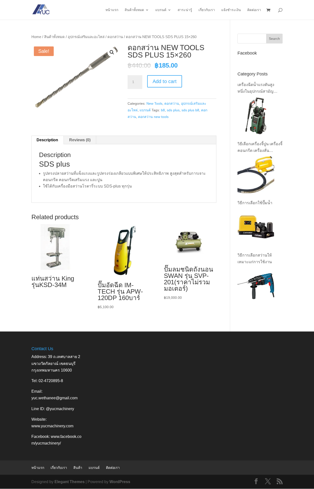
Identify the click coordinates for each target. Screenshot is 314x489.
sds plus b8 (190, 110)
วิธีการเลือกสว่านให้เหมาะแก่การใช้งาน (254, 258)
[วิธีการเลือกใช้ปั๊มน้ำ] (255, 227)
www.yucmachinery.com (52, 426)
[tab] (47, 140)
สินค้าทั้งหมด (134, 10)
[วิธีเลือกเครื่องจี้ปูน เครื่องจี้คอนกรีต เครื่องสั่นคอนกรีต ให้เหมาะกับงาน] (255, 174)
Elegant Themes (69, 482)
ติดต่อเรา (254, 10)
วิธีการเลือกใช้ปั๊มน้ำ (254, 203)
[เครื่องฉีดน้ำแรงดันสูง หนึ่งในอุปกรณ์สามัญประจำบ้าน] (255, 115)
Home (36, 37)
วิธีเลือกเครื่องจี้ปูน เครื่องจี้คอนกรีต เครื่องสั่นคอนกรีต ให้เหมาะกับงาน (259, 148)
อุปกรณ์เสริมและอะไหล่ (86, 37)
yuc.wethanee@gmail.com (54, 398)
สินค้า (77, 468)
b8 (163, 110)
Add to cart (165, 81)
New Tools (154, 103)
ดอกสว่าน (115, 37)
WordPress (119, 482)
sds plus (173, 110)
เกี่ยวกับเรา (206, 10)
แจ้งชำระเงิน (231, 10)
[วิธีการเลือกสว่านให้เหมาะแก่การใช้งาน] (255, 286)
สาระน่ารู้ (185, 10)
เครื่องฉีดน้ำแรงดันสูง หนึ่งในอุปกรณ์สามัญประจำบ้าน (255, 89)
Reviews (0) (80, 140)
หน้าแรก (111, 10)
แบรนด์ (160, 10)
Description (47, 140)
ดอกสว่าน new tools (153, 117)
